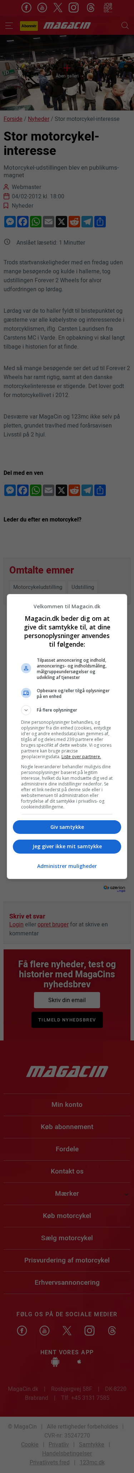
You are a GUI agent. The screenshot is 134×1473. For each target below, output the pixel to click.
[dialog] (67, 736)
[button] (67, 710)
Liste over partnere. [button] (81, 757)
